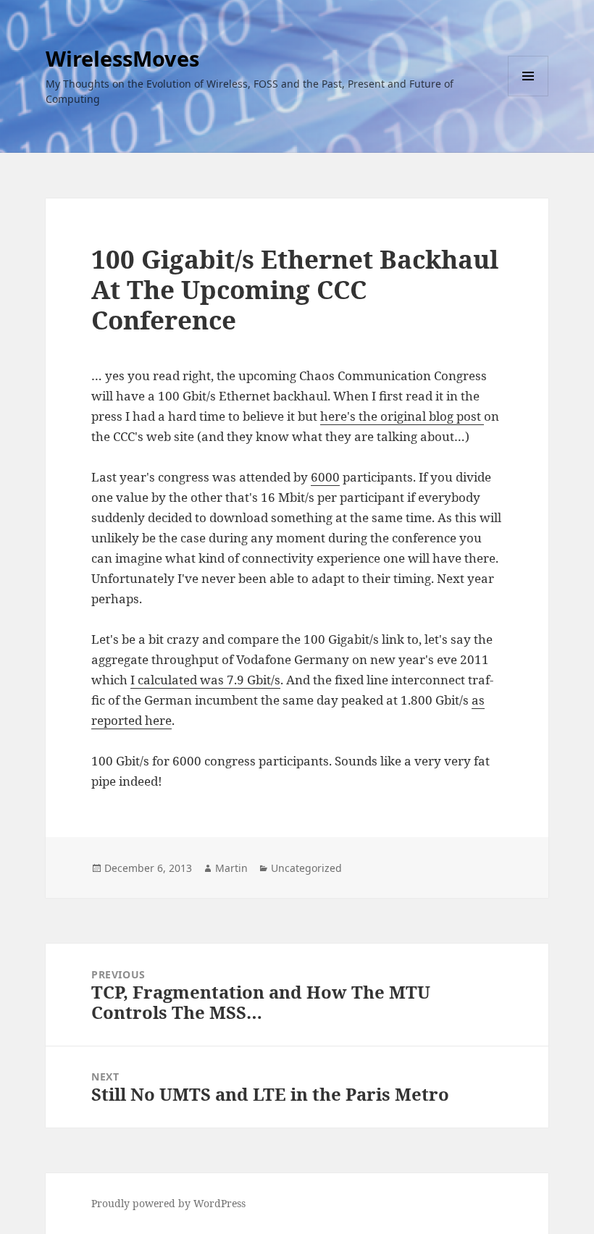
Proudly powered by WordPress (168, 1203)
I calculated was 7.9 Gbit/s (205, 679)
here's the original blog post (402, 416)
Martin (231, 868)
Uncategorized (306, 868)
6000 (325, 477)
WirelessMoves (122, 58)
